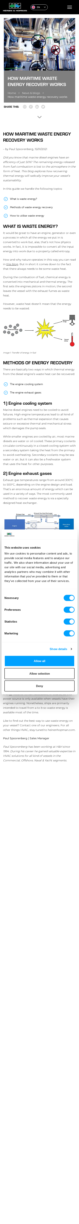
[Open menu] (69, 7)
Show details (58, 648)
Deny (39, 686)
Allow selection (39, 673)
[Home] (15, 7)
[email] (25, 107)
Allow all (39, 661)
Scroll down (39, 117)
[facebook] (31, 107)
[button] (39, 7)
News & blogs (31, 93)
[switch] (69, 610)
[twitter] (43, 107)
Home (12, 93)
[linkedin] (37, 107)
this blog (12, 264)
